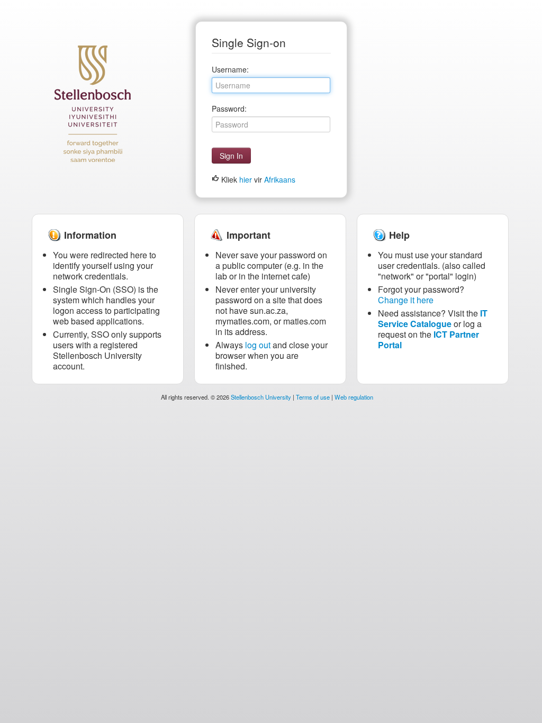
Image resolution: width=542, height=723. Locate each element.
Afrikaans (279, 179)
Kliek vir (257, 179)
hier (245, 179)
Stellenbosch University (261, 397)
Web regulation (354, 397)
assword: (229, 108)
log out (257, 345)
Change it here (405, 300)
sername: (230, 69)
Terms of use (313, 397)
